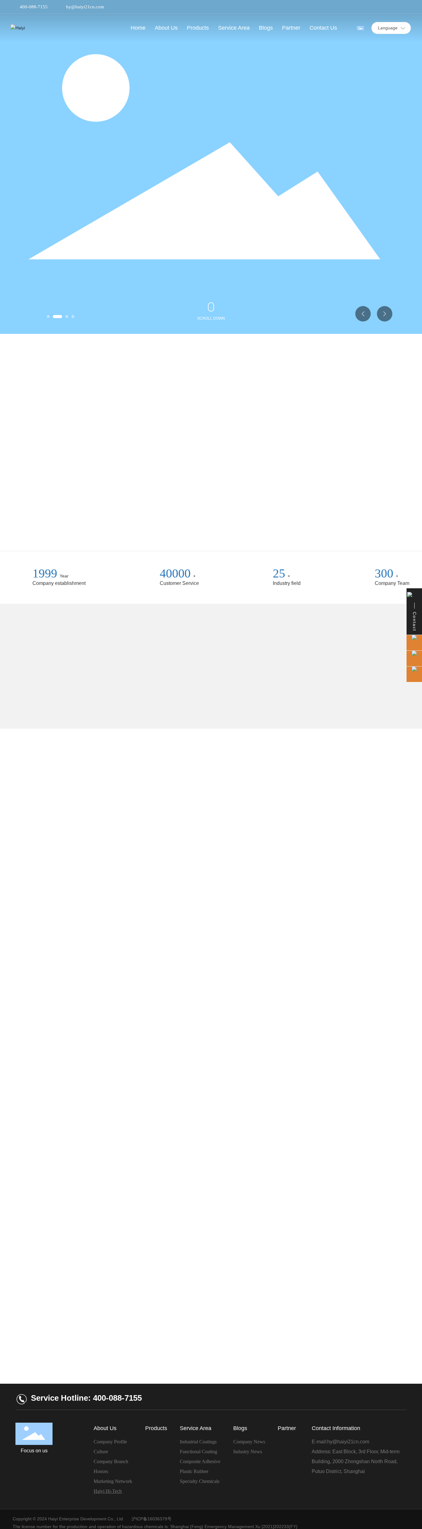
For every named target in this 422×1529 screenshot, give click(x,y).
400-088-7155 (34, 6)
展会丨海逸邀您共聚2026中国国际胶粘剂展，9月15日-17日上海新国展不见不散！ (74, 1115)
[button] (48, 316)
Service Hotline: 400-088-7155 (86, 1398)
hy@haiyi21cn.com (85, 6)
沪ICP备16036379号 (151, 1518)
